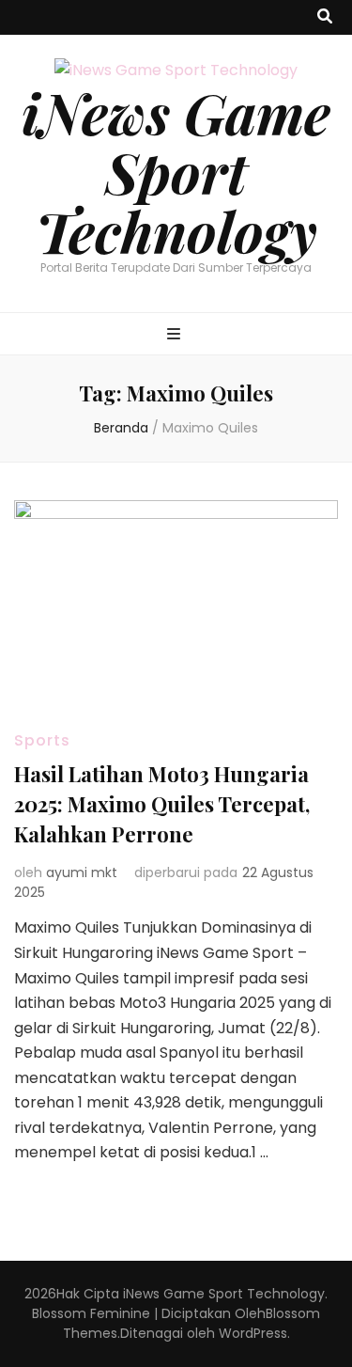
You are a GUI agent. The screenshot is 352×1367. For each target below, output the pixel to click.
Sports (42, 740)
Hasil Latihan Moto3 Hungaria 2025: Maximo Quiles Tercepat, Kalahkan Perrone (162, 804)
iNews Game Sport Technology (176, 171)
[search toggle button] (324, 17)
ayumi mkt (81, 872)
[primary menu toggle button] (176, 335)
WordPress (253, 1333)
